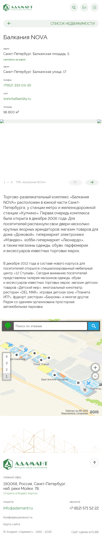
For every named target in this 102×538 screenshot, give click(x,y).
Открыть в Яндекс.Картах (20, 493)
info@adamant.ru (18, 508)
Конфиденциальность (17, 517)
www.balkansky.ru (17, 99)
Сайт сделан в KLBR (85, 532)
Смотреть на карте (14, 59)
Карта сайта (11, 524)
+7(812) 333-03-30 (17, 85)
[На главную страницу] (18, 7)
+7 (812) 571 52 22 (84, 508)
